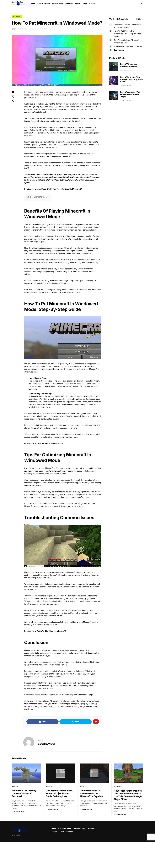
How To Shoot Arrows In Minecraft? (48, 443)
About (61, 831)
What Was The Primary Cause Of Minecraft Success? (24, 793)
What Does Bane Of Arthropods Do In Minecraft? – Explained (92, 793)
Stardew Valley (79, 828)
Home (54, 828)
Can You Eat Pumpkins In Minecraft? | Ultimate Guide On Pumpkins (59, 793)
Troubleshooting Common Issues (128, 46)
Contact (69, 831)
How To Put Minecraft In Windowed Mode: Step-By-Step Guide (127, 34)
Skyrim (54, 831)
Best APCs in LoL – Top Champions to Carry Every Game (131, 79)
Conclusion (119, 50)
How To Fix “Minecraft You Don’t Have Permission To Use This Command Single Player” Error (128, 795)
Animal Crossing (64, 828)
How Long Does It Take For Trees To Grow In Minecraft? (57, 189)
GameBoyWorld (46, 744)
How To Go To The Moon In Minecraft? (49, 631)
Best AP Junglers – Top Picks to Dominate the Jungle (130, 94)
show (46, 197)
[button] (142, 3)
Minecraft (17, 16)
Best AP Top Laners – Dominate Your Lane (129, 65)
